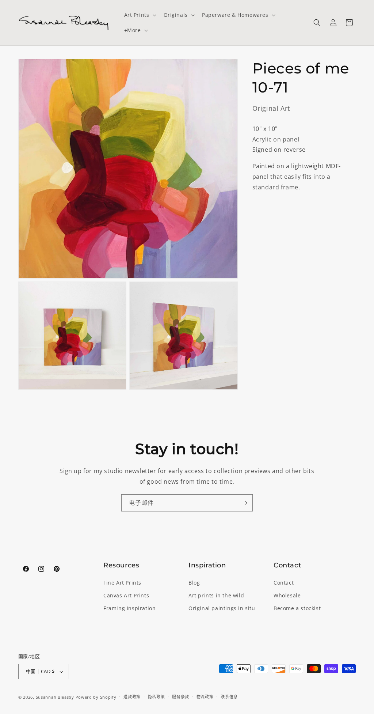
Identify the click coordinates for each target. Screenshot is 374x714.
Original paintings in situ (221, 608)
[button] (139, 15)
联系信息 (229, 696)
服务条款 (180, 696)
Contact (284, 582)
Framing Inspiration (129, 608)
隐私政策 (156, 696)
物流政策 (205, 696)
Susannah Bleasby (55, 697)
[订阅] (244, 502)
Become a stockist (297, 608)
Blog (194, 582)
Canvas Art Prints (126, 595)
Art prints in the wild (216, 595)
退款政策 (132, 696)
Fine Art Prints (122, 582)
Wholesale (287, 595)
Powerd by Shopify (96, 697)
